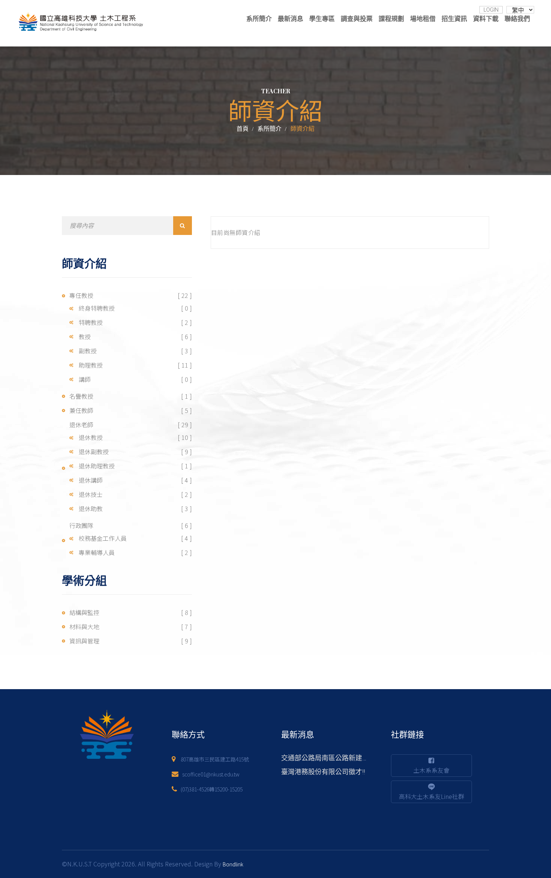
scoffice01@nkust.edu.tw (211, 774)
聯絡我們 (517, 18)
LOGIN (491, 10)
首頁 (243, 128)
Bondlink (233, 864)
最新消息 (290, 18)
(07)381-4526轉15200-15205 (212, 789)
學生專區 (322, 18)
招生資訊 (454, 18)
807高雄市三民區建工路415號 (215, 759)
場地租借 (423, 18)
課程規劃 (391, 18)
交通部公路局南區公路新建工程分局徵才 (342, 758)
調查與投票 (357, 18)
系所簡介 (259, 18)
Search (182, 225)
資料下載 (486, 18)
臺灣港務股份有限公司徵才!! (323, 772)
